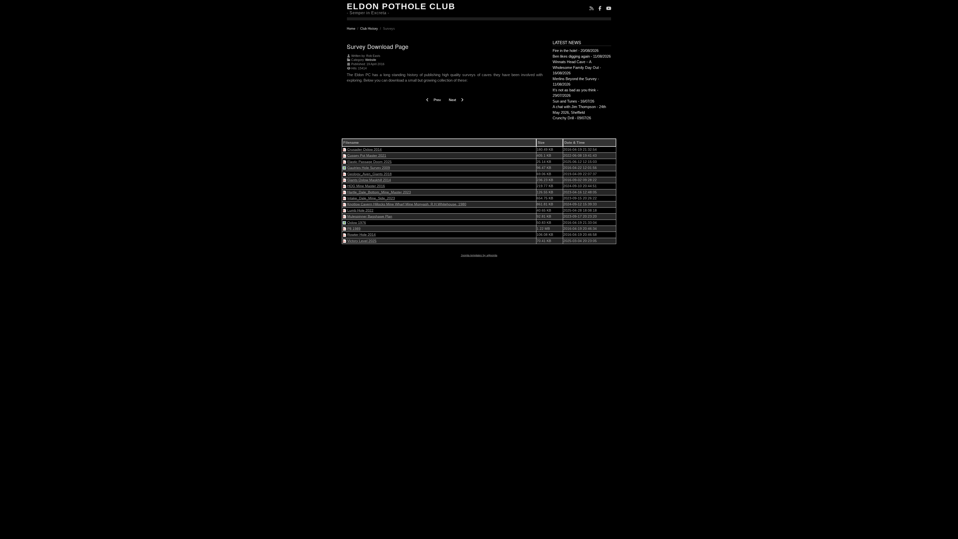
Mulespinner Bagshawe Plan (369, 216)
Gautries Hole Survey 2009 (368, 168)
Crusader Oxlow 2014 (364, 149)
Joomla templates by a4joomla (479, 255)
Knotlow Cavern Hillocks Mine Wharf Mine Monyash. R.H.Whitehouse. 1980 (406, 204)
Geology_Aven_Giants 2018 (369, 174)
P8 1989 (353, 229)
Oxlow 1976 (356, 223)
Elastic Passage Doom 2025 (369, 162)
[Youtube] (608, 9)
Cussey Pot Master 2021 (366, 155)
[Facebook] (600, 9)
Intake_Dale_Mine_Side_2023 (371, 198)
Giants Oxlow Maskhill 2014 (369, 180)
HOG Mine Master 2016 (366, 186)
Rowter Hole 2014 (361, 235)
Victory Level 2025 (361, 241)
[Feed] (592, 9)
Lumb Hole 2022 (360, 210)
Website (370, 60)
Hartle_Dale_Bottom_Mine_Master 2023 (379, 192)
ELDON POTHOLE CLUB (401, 6)
